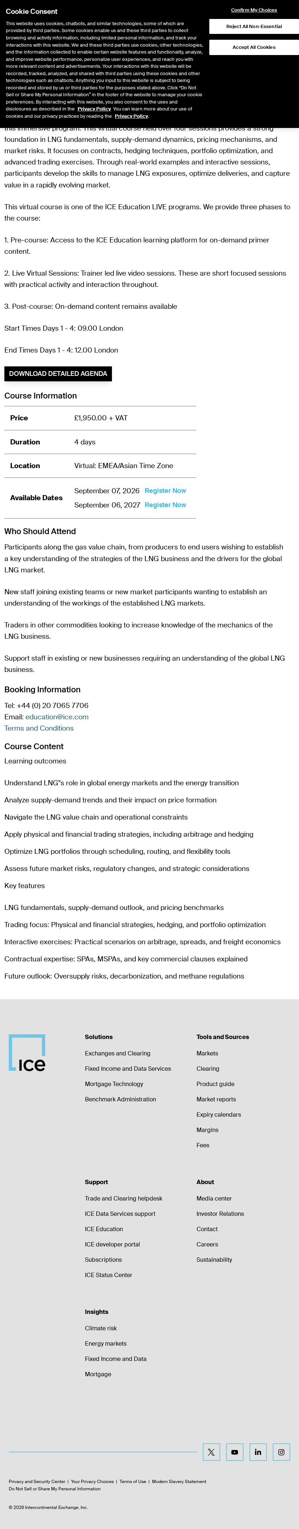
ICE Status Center (108, 1275)
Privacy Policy (94, 109)
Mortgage (98, 1374)
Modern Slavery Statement (179, 1482)
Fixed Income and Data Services (128, 1069)
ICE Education (104, 1229)
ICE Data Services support (120, 1214)
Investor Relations (220, 1214)
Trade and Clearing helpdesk (123, 1198)
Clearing (208, 1069)
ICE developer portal (112, 1244)
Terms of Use (133, 1482)
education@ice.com (57, 716)
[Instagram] (281, 1452)
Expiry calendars (219, 1114)
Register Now (165, 490)
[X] (211, 1452)
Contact (207, 1229)
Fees (203, 1145)
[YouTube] (235, 1452)
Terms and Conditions (39, 728)
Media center (214, 1198)
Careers (207, 1244)
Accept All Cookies (254, 47)
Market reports (216, 1099)
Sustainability (214, 1260)
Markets (207, 1053)
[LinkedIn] (258, 1452)
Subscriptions (103, 1260)
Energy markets (106, 1343)
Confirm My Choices (254, 10)
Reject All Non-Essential (254, 26)
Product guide (215, 1084)
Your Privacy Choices (92, 1482)
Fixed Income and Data (116, 1359)
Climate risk (101, 1328)
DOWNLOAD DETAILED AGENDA (58, 373)
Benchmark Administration (120, 1099)
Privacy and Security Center (37, 1482)
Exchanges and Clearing (118, 1053)
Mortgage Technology (114, 1084)
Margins (207, 1130)
